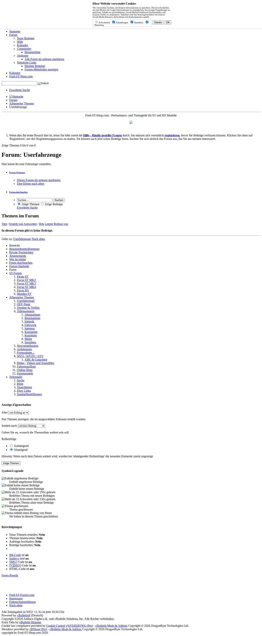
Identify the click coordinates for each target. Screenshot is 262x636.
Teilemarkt (15, 377)
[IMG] (13, 562)
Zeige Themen (30, 204)
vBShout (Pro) (38, 629)
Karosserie (31, 332)
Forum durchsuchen (18, 192)
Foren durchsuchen (20, 262)
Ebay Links (24, 390)
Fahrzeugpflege (26, 366)
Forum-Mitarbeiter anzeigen (41, 69)
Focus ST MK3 (26, 283)
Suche (20, 380)
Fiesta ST (22, 276)
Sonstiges (30, 342)
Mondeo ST (24, 294)
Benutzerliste (32, 52)
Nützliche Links (26, 62)
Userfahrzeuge (26, 300)
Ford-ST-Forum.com (21, 595)
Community (24, 48)
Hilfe (20, 41)
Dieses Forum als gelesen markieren (38, 180)
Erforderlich (104, 22)
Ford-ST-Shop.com (21, 76)
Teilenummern (25, 311)
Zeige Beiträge (53, 204)
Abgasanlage (32, 314)
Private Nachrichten (21, 252)
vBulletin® (23, 615)
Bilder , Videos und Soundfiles (35, 363)
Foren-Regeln (10, 575)
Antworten (30, 224)
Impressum (15, 598)
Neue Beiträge (25, 38)
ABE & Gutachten (36, 359)
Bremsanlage (32, 318)
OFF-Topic (23, 304)
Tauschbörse (24, 387)
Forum (13, 35)
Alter (5, 412)
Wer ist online (17, 259)
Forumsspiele (25, 373)
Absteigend (20, 449)
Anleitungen (24, 349)
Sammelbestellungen (29, 394)
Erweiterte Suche (19, 90)
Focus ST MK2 (26, 280)
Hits (41, 224)
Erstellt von (16, 224)
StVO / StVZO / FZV (30, 356)
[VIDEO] (15, 565)
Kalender (22, 45)
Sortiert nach (9, 425)
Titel (4, 224)
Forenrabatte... (25, 352)
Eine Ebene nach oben (30, 183)
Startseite (14, 31)
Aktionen (22, 55)
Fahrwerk (30, 325)
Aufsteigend (21, 446)
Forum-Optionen (17, 172)
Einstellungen (121, 22)
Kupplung (31, 335)
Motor (28, 338)
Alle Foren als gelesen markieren (44, 59)
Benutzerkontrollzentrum (24, 249)
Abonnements (17, 255)
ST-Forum (15, 273)
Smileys (14, 558)
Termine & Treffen (28, 307)
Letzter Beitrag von (56, 224)
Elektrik (29, 321)
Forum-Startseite (19, 266)
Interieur (30, 328)
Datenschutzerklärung (22, 602)
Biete (20, 383)
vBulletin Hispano (30, 622)
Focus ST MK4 (26, 287)
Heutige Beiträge (35, 66)
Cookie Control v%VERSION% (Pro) (69, 625)
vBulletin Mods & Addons (111, 625)
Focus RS (23, 290)
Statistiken (138, 22)
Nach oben (38, 239)
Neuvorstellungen (27, 345)
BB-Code (15, 555)
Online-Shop (24, 370)
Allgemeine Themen (21, 103)
